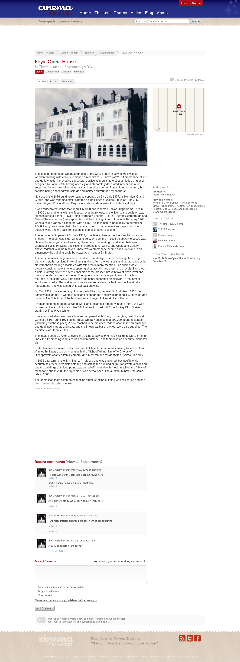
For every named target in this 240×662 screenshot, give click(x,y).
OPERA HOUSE (57, 551)
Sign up (196, 3)
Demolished (52, 71)
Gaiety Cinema (166, 240)
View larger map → (196, 134)
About (162, 12)
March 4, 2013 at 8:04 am (80, 540)
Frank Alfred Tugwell (164, 194)
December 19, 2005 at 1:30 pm (83, 469)
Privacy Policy (174, 656)
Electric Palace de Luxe (171, 246)
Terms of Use (190, 656)
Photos (120, 12)
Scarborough (107, 52)
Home (85, 12)
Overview (41, 81)
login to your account (64, 621)
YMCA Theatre (166, 229)
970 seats (78, 71)
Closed (39, 71)
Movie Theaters (45, 52)
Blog (149, 12)
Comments (67, 81)
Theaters (103, 12)
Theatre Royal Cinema (170, 223)
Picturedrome (165, 235)
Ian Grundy (55, 469)
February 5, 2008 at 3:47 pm (82, 515)
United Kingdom (69, 52)
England (89, 52)
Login (184, 3)
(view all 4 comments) (84, 462)
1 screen (66, 71)
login (109, 561)
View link (53, 477)
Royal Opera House (132, 52)
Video (136, 12)
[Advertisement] (120, 38)
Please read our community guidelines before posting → (66, 600)
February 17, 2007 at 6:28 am (82, 495)
